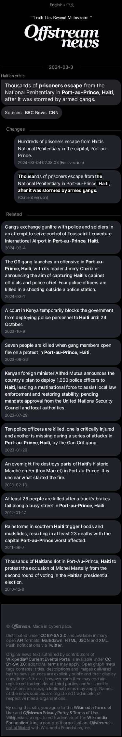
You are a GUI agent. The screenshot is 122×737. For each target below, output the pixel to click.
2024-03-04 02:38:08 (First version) (51, 162)
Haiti (107, 92)
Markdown (52, 640)
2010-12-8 (14, 589)
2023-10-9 (15, 331)
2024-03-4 (15, 247)
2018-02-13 (16, 484)
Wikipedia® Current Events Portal (38, 659)
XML (103, 640)
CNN (53, 112)
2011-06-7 (14, 547)
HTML (70, 640)
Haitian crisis (13, 75)
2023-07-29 (16, 415)
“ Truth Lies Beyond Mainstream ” (61, 17)
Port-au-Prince (80, 92)
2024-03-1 (15, 296)
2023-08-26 (16, 359)
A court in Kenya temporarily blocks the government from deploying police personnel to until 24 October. (59, 317)
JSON (84, 640)
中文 (70, 5)
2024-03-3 (61, 67)
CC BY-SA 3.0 (53, 635)
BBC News (36, 112)
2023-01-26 (16, 450)
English (56, 5)
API (20, 640)
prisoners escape (60, 85)
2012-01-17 (15, 512)
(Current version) (33, 197)
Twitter (54, 645)
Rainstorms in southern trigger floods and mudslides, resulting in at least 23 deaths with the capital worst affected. (57, 533)
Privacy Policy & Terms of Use (60, 712)
